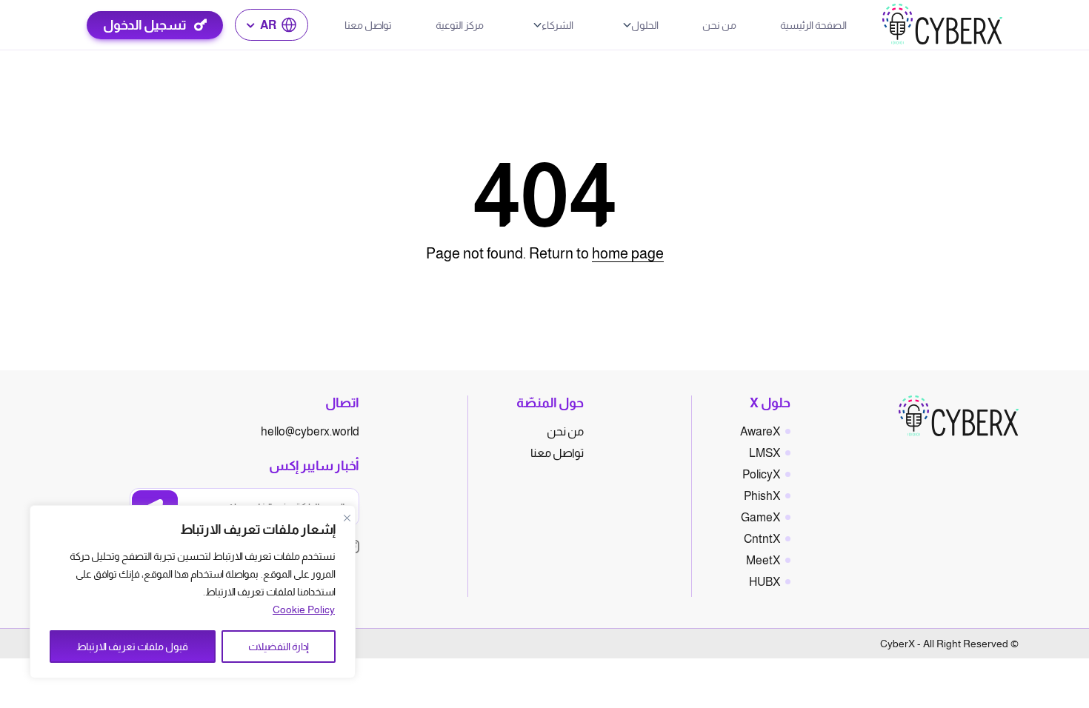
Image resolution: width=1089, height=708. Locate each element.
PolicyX (761, 474)
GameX (760, 517)
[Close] (347, 518)
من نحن (719, 25)
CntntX (762, 538)
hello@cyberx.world (310, 431)
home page (628, 253)
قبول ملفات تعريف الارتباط (132, 646)
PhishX (762, 496)
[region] (193, 591)
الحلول (645, 25)
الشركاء (557, 25)
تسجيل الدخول (145, 25)
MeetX (763, 560)
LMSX (764, 453)
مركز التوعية (460, 25)
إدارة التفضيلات (278, 646)
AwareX (760, 431)
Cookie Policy (304, 609)
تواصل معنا (368, 25)
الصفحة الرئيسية (813, 25)
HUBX (764, 581)
